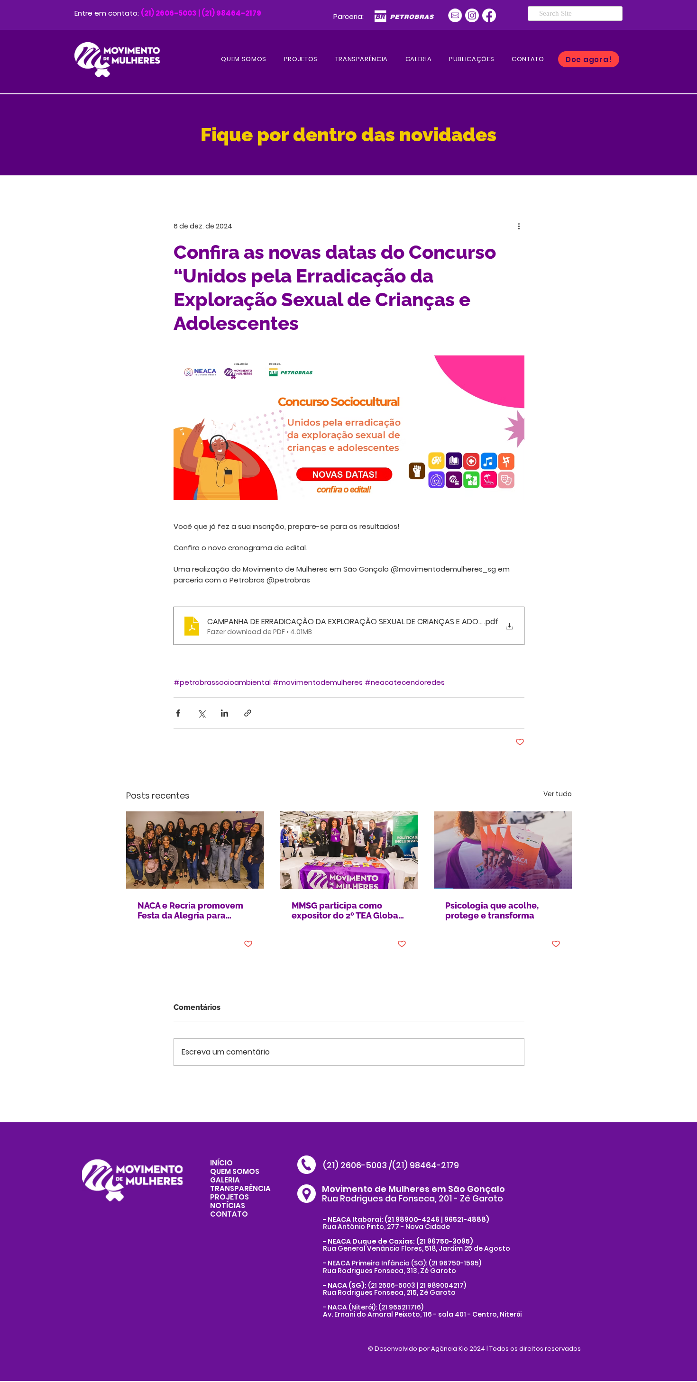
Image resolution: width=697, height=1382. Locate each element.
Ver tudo (557, 794)
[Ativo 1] (455, 15)
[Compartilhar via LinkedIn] (224, 713)
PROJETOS (229, 1197)
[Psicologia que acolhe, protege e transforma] (503, 850)
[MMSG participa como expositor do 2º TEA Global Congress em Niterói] (349, 850)
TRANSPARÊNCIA (240, 1188)
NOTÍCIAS (227, 1205)
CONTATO (229, 1214)
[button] (471, 59)
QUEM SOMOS (234, 1171)
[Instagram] (472, 15)
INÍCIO (221, 1163)
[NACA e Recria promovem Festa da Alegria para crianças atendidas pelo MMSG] (195, 850)
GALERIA (225, 1180)
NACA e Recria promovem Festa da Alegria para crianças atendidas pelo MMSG (190, 910)
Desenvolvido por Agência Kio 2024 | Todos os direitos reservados (478, 1348)
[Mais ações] (518, 226)
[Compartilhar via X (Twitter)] (201, 713)
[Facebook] (489, 15)
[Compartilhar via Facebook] (178, 713)
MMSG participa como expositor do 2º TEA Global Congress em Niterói (346, 910)
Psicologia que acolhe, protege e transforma (492, 910)
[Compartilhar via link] (247, 713)
